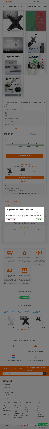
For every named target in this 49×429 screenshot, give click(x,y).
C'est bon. (39, 219)
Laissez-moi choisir (11, 219)
